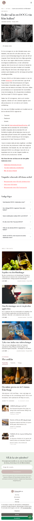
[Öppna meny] (31, 2)
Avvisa (17, 514)
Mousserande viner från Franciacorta (15, 187)
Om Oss (17, 494)
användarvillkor (27, 508)
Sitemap (17, 501)
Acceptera (17, 518)
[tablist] (17, 363)
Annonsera (17, 497)
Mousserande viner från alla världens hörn (17, 181)
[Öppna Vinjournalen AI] (30, 517)
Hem (2, 8)
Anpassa (17, 511)
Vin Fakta (8, 8)
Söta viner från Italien (10, 184)
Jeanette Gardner (6, 21)
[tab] (5, 363)
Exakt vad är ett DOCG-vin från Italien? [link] (21, 8)
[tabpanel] (17, 407)
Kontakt (17, 499)
